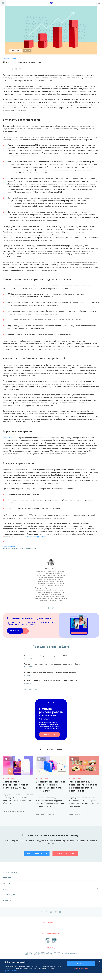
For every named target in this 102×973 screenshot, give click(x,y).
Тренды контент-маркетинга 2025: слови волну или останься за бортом (52, 664)
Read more (50, 968)
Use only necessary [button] (81, 969)
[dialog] (51, 966)
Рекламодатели (9, 58)
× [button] (100, 961)
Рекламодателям (10, 872)
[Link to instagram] (55, 911)
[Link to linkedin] (51, 911)
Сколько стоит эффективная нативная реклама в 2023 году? (15, 784)
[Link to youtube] (60, 911)
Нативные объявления (10, 548)
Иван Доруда (41, 815)
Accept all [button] (81, 963)
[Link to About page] (51, 940)
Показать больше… (33, 690)
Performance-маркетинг (28, 548)
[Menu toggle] (3, 3)
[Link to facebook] (41, 911)
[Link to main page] (51, 2)
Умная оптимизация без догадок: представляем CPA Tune (47, 656)
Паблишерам (8, 878)
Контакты (7, 900)
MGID (71, 815)
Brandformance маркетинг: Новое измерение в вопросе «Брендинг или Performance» (50, 786)
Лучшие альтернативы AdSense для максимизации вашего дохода (50, 672)
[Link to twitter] (46, 911)
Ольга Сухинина (8, 812)
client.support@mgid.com (36, 537)
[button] (51, 883)
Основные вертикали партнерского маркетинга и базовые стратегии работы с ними (83, 786)
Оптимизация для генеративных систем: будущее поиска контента (50, 680)
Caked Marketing (10, 437)
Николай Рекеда (51, 569)
